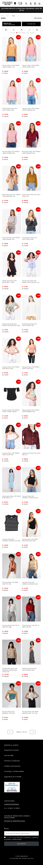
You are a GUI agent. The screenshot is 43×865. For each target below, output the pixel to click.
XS (6, 30)
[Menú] (39, 3)
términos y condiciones (24, 837)
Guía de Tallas (8, 755)
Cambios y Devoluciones (12, 766)
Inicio (2, 15)
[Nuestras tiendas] (15, 3)
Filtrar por (31, 24)
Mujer (7, 15)
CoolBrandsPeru (24, 856)
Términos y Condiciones (12, 761)
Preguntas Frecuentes (11, 750)
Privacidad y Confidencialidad (14, 771)
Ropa (13, 15)
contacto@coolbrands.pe (11, 804)
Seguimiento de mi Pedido (13, 776)
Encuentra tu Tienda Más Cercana (14, 821)
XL (37, 30)
